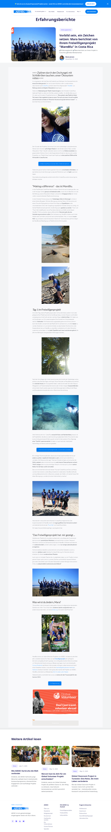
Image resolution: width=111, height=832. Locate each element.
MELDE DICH (90, 4)
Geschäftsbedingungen (86, 816)
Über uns (46, 808)
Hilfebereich (83, 808)
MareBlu (70, 85)
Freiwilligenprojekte (66, 810)
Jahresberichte (83, 818)
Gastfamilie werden (47, 819)
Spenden (46, 829)
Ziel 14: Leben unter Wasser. (60, 672)
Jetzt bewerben (91, 11)
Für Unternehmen (70, 11)
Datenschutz (83, 813)
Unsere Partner (48, 826)
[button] (40, 11)
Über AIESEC (52, 11)
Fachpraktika (64, 813)
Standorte (47, 811)
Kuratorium (47, 816)
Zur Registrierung (54, 683)
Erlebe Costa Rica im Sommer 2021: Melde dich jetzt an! (54, 164)
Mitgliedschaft (60, 11)
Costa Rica (45, 85)
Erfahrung (55, 609)
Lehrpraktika (64, 815)
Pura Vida (50, 525)
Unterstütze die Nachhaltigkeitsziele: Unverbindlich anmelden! (55, 449)
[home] (24, 12)
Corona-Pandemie (37, 665)
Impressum (82, 811)
